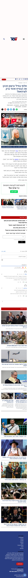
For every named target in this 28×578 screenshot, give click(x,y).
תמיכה (24, 146)
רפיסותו (17, 159)
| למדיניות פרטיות (17, 239)
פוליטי (21, 540)
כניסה (2, 251)
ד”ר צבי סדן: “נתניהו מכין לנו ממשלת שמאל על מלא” (15, 385)
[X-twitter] (17, 79)
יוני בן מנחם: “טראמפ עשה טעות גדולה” (15, 480)
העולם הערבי (20, 545)
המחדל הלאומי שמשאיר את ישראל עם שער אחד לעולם (14, 365)
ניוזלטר (19, 146)
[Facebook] (27, 79)
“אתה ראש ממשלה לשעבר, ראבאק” (17, 225)
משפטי (21, 542)
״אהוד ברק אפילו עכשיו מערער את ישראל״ (15, 230)
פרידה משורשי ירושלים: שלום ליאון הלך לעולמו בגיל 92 (14, 326)
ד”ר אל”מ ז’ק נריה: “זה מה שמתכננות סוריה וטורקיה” (8, 206)
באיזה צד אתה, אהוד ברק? (19, 228)
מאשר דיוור (19, 239)
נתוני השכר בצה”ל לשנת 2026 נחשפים (17, 346)
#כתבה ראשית (18, 106)
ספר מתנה (9, 146)
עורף (17, 151)
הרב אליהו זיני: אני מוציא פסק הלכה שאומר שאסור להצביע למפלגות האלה (14, 458)
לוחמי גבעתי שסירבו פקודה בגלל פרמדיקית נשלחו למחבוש (14, 501)
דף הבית (25, 82)
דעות (22, 547)
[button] (24, 39)
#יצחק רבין (24, 106)
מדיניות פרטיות (19, 577)
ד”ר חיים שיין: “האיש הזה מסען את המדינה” (21, 401)
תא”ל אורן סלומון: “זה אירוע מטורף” (7, 401)
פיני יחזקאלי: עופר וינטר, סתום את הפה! (15, 436)
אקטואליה (20, 82)
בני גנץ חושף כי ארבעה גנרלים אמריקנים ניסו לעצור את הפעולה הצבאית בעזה (15, 525)
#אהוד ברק (22, 105)
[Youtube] (25, 79)
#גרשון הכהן (16, 105)
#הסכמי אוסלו (10, 105)
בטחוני (21, 539)
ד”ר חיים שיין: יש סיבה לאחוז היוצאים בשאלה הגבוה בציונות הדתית (21, 207)
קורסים (21, 548)
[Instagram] (23, 79)
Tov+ (14, 146)
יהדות (22, 544)
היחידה (3, 146)
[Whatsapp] (21, 79)
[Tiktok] (19, 79)
